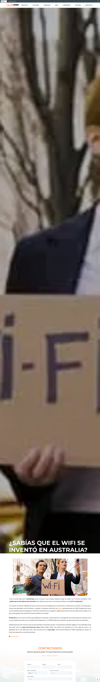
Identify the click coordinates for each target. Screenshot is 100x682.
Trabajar (47, 5)
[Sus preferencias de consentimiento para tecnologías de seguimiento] (97, 679)
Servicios (24, 5)
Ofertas (78, 5)
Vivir (56, 5)
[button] (98, 1)
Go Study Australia (12, 1)
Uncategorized (15, 636)
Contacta (88, 5)
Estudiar (36, 5)
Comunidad (66, 5)
